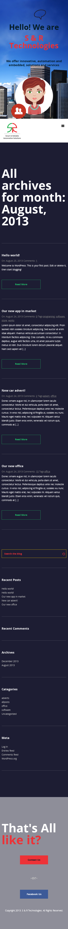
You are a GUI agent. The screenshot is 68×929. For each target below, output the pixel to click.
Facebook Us (34, 894)
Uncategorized (9, 713)
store (4, 320)
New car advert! (10, 600)
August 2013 (8, 665)
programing (49, 316)
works (11, 320)
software (60, 316)
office (53, 396)
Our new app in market (13, 596)
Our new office (9, 604)
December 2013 (10, 661)
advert (46, 396)
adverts (5, 698)
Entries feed (8, 750)
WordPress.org (9, 758)
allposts (6, 702)
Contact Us (34, 859)
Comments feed (10, 754)
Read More (21, 284)
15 (37, 471)
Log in (5, 746)
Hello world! (8, 588)
